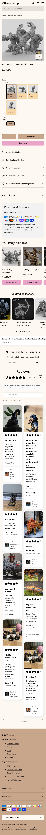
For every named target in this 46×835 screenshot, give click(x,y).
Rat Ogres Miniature (31, 270)
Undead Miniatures (14, 769)
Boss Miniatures (13, 773)
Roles (9, 750)
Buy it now (23, 143)
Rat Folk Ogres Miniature (15, 15)
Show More (9, 459)
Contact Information (20, 829)
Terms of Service (7, 829)
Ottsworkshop (11, 824)
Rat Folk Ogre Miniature (7, 271)
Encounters (11, 754)
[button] (38, 3)
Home (4, 15)
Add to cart (31, 137)
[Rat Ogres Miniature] (32, 256)
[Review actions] (19, 434)
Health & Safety (32, 829)
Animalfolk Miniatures (15, 776)
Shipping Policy (33, 828)
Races (9, 747)
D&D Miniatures (13, 766)
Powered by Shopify (21, 824)
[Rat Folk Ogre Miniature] (11, 256)
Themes (10, 757)
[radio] (11, 91)
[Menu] (42, 3)
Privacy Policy (12, 828)
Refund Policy (23, 828)
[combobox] (23, 8)
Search (4, 828)
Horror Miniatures (14, 780)
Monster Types (13, 744)
